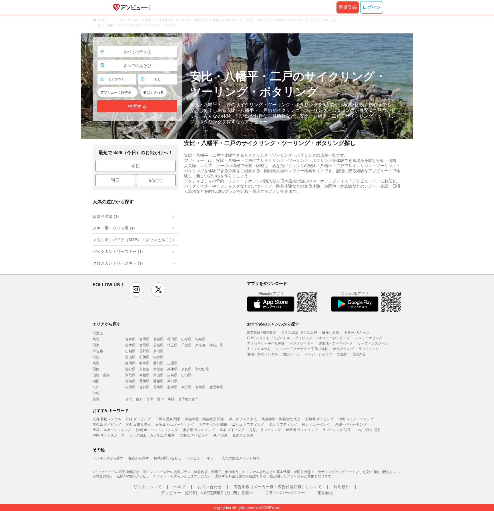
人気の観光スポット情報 (241, 457)
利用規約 (342, 486)
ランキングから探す (108, 457)
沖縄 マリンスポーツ (108, 434)
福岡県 (130, 386)
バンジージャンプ (318, 353)
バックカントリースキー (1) (118, 251)
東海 (96, 362)
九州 (96, 386)
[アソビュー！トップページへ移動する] (130, 7)
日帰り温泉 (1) (106, 216)
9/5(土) (156, 180)
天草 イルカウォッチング (112, 429)
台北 (128, 398)
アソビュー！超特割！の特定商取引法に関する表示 (207, 492)
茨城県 (158, 344)
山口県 (186, 374)
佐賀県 (144, 386)
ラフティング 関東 (213, 424)
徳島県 (130, 380)
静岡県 (130, 362)
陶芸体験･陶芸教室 (261, 332)
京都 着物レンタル (107, 418)
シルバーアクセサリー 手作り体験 (302, 348)
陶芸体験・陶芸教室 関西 (204, 418)
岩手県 (144, 338)
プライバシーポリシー (285, 492)
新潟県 (158, 350)
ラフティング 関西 (336, 429)
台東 (139, 398)
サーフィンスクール (373, 343)
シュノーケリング (368, 337)
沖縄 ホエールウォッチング (157, 429)
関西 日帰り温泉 (138, 424)
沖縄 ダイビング (138, 418)
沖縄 (96, 392)
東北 (96, 338)
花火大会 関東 (243, 434)
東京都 (200, 344)
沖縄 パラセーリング (351, 424)
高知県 (172, 380)
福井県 (158, 356)
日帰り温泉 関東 (168, 418)
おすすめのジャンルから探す (273, 324)
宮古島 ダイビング (194, 434)
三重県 (172, 362)
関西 (96, 368)
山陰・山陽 (101, 374)
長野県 (144, 350)
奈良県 (186, 368)
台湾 (96, 398)
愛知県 (158, 362)
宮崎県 (200, 386)
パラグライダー (302, 343)
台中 (149, 398)
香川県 (144, 380)
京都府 (144, 368)
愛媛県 (158, 380)
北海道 (98, 332)
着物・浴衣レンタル (262, 353)
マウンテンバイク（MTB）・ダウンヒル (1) (132, 239)
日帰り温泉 (330, 332)
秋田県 (172, 338)
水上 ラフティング (283, 424)
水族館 (342, 353)
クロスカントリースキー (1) (118, 263)
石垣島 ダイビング (319, 418)
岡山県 (158, 374)
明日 (115, 180)
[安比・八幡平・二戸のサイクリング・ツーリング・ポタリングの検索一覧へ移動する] (247, 86)
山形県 (186, 338)
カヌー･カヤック (357, 332)
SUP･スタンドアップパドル (268, 337)
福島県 (200, 338)
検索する (137, 106)
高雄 (171, 398)
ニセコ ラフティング (248, 424)
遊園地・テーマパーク (335, 343)
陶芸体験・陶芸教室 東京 (281, 418)
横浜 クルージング (316, 424)
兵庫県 (172, 368)
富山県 (130, 356)
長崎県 (158, 386)
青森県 (130, 338)
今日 (135, 165)
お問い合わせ (210, 486)
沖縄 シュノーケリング (356, 418)
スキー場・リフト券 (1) (114, 228)
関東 (96, 344)
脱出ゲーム (291, 353)
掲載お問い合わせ (167, 457)
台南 (160, 398)
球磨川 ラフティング (302, 429)
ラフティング (368, 348)
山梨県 (130, 350)
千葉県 (186, 344)
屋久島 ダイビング (107, 424)
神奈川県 (216, 344)
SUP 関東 (220, 434)
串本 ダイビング (232, 429)
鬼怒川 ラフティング (265, 429)
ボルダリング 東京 (243, 418)
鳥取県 (130, 374)
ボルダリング (343, 348)
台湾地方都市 (188, 398)
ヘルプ (180, 486)
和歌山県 (202, 368)
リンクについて (148, 486)
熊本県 (172, 386)
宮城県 (158, 338)
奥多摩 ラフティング (199, 429)
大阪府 (158, 368)
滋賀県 (130, 368)
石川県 (144, 356)
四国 (96, 380)
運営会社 (325, 492)
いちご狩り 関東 (368, 429)
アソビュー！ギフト (201, 457)
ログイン (371, 7)
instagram (136, 289)
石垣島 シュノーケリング (175, 424)
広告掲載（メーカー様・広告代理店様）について (278, 486)
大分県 (186, 386)
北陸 (96, 356)
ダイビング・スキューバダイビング (322, 337)
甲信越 (98, 350)
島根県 (144, 374)
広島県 (172, 374)
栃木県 (130, 344)
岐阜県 (144, 362)
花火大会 (359, 353)
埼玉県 (172, 344)
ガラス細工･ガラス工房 (299, 332)
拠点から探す (138, 457)
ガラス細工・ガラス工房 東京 (152, 434)
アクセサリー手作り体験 (266, 343)
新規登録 (347, 7)
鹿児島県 (216, 386)
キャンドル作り (259, 348)
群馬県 (144, 344)
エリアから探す (107, 324)
